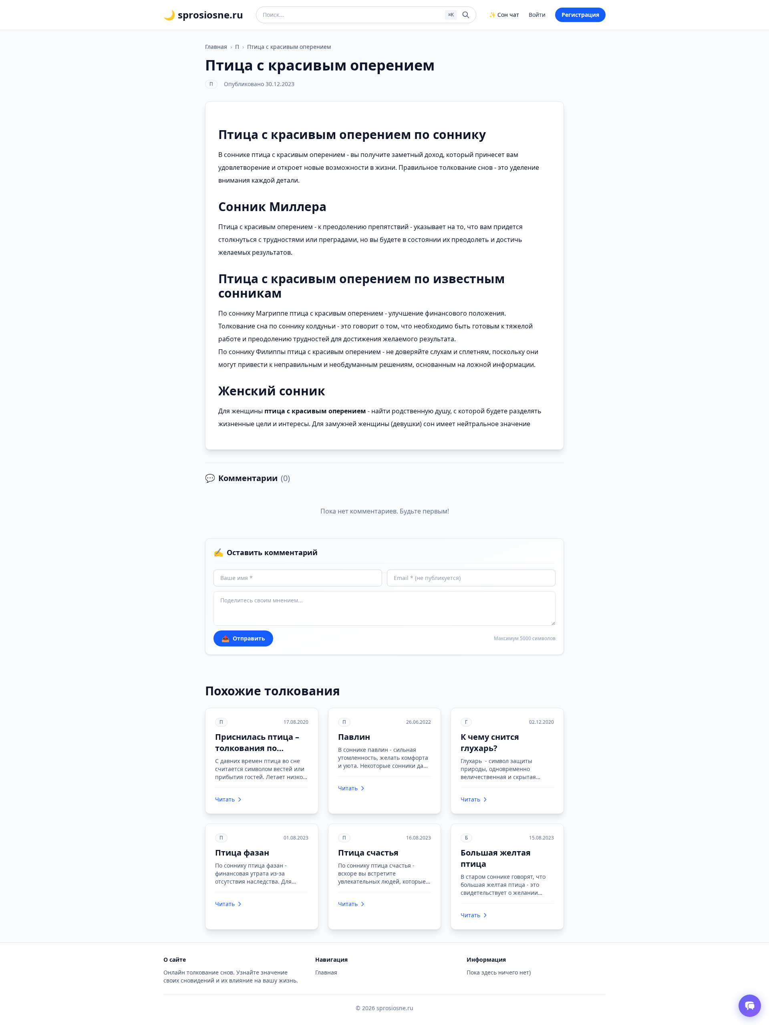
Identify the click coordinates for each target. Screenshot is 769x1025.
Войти (537, 14)
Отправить (243, 638)
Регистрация (580, 14)
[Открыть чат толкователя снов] (750, 1006)
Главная (216, 46)
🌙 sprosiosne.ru (203, 14)
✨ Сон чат (504, 14)
